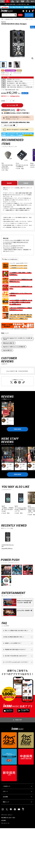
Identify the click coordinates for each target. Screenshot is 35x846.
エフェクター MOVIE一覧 (24, 610)
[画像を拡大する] (32, 58)
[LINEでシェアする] (19, 382)
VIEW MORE (17, 429)
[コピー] (23, 382)
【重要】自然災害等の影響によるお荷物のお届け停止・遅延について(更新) (17, 4)
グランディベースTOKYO (9, 245)
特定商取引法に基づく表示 (8, 817)
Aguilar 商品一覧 (8, 350)
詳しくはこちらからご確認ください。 (16, 652)
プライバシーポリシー (7, 814)
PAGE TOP (18, 719)
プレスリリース (5, 823)
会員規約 (3, 820)
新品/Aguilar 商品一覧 (9, 343)
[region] (17, 541)
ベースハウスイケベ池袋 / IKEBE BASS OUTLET (15, 242)
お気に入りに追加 (8, 125)
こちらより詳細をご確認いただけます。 (17, 664)
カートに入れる (11, 105)
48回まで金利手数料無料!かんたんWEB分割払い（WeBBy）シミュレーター (17, 118)
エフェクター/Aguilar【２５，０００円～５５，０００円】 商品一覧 (18, 338)
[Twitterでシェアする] (11, 382)
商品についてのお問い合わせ (10, 259)
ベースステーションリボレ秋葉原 (11, 240)
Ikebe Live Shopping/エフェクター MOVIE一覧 (24, 602)
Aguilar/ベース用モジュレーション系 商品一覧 (14, 346)
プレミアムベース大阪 (8, 247)
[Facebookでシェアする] (15, 382)
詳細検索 (20, 15)
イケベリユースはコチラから (17, 658)
